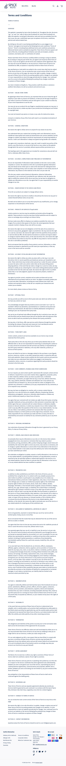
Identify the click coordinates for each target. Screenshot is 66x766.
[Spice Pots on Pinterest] (45, 751)
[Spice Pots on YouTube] (39, 751)
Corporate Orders (23, 738)
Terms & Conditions (23, 735)
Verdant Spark (39, 762)
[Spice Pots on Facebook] (37, 751)
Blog (34, 6)
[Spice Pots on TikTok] (34, 755)
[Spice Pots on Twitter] (42, 751)
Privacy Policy (7, 743)
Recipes (25, 6)
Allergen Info (6, 738)
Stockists (5, 745)
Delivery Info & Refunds (9, 735)
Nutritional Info (7, 740)
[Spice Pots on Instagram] (34, 751)
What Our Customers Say (24, 740)
